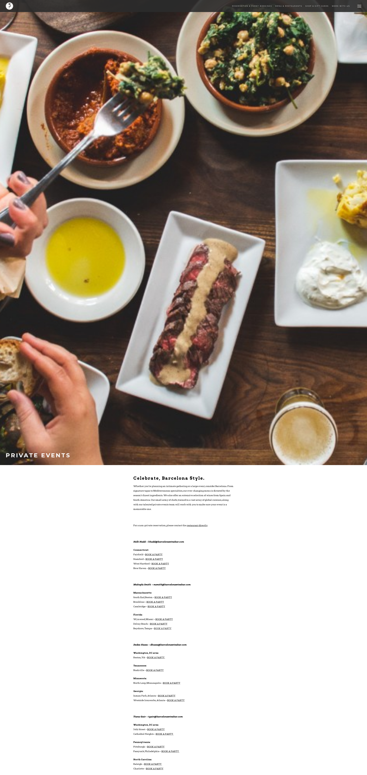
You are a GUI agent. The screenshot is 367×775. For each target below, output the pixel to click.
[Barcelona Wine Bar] (9, 6)
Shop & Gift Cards (317, 6)
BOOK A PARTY (154, 554)
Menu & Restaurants (288, 6)
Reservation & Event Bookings (252, 6)
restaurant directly (197, 525)
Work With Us (341, 6)
